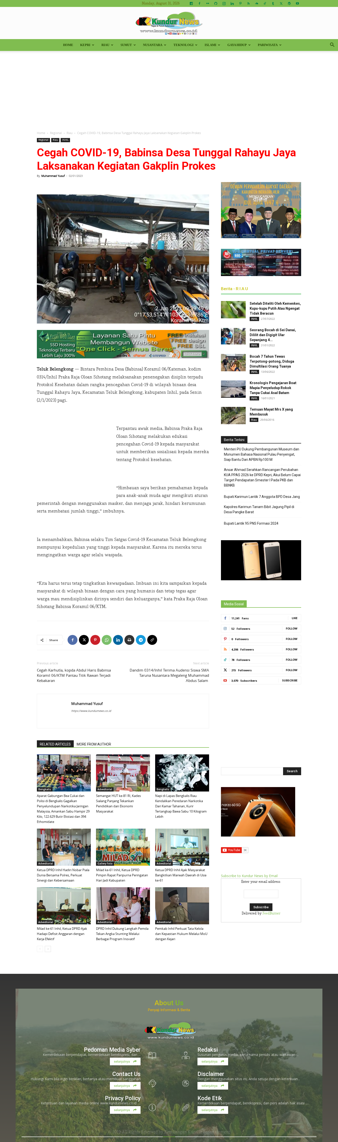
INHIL (65, 139)
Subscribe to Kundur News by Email (249, 875)
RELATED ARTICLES (55, 744)
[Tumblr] (273, 3)
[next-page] (48, 949)
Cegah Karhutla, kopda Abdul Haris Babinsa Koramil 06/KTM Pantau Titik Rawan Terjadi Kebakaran (74, 675)
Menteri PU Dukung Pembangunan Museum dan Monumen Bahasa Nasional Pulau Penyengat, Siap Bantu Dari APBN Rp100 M (261, 454)
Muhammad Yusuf (53, 176)
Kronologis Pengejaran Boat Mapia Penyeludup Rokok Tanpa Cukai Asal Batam (273, 388)
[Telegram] (141, 640)
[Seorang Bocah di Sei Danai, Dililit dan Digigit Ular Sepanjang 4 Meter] (233, 336)
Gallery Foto (105, 863)
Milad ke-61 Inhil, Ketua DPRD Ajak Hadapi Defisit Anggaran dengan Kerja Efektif (62, 933)
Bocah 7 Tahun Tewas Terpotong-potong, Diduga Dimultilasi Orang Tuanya (272, 361)
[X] (281, 3)
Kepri (85, 45)
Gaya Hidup (237, 45)
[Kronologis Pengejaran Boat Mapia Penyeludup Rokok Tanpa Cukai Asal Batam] (233, 389)
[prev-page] (40, 949)
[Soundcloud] (256, 3)
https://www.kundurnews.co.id (91, 711)
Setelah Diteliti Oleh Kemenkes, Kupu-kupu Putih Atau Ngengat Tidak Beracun (275, 308)
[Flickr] (207, 3)
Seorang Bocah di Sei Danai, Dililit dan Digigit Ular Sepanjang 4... (273, 335)
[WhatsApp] (107, 640)
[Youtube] (297, 3)
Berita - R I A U (234, 288)
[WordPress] (289, 3)
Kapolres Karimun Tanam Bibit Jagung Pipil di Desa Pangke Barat (259, 509)
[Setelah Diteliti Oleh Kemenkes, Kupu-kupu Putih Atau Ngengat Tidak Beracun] (233, 309)
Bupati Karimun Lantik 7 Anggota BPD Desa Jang (262, 497)
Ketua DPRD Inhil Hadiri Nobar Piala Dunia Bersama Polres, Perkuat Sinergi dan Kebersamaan (63, 875)
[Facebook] (199, 3)
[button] (332, 45)
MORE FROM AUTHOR (94, 744)
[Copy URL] (152, 640)
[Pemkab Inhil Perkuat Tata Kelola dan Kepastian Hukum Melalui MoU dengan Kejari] (182, 905)
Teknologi (183, 45)
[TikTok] (264, 3)
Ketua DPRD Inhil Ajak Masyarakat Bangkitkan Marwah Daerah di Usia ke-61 (180, 875)
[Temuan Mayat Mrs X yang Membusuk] (233, 415)
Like (294, 618)
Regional (56, 133)
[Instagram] (224, 3)
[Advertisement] (169, 88)
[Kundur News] (169, 23)
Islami (210, 45)
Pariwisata (268, 45)
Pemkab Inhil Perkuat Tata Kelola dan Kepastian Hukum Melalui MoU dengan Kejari (181, 933)
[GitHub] (215, 3)
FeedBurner (271, 913)
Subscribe (289, 680)
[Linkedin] (232, 3)
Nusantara (152, 45)
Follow (291, 628)
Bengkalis (44, 789)
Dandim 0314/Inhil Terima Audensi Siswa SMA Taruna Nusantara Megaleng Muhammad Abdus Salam (169, 675)
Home (68, 45)
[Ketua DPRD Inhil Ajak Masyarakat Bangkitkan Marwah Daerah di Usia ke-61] (182, 847)
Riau (105, 45)
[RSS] (248, 3)
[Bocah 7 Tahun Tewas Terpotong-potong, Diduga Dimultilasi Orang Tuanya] (233, 362)
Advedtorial (104, 789)
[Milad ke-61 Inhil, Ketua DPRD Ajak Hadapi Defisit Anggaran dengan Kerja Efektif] (64, 905)
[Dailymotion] (191, 3)
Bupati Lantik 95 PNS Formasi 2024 (251, 523)
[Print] (129, 640)
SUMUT (126, 45)
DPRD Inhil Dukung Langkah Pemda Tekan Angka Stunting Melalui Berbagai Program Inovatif (122, 933)
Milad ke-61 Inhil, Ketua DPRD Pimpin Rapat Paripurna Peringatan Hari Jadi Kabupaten (122, 875)
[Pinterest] (240, 3)
